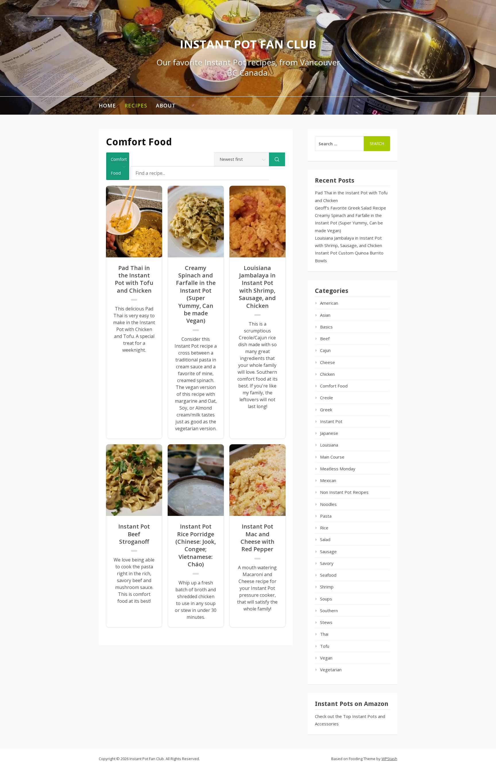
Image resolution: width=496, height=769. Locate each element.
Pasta (326, 516)
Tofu (324, 646)
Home (107, 105)
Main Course (332, 457)
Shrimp (327, 587)
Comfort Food (334, 386)
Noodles (328, 504)
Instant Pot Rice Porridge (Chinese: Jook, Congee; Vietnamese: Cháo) (195, 545)
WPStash (389, 758)
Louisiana (329, 445)
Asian (325, 315)
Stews (326, 622)
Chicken (327, 374)
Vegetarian (331, 669)
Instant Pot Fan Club (248, 44)
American (329, 303)
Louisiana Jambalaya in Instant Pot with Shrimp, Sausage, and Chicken (257, 287)
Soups (326, 599)
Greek (326, 409)
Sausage (328, 551)
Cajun (325, 350)
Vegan (326, 658)
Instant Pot (331, 421)
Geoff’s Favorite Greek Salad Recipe (350, 208)
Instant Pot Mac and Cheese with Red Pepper (257, 538)
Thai (324, 634)
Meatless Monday (337, 468)
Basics (326, 327)
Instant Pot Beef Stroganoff (134, 534)
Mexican (328, 480)
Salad (325, 539)
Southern (329, 610)
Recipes (136, 105)
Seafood (328, 575)
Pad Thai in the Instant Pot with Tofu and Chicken (134, 279)
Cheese (327, 362)
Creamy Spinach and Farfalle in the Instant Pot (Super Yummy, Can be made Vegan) (196, 294)
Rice (324, 528)
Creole (326, 397)
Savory (327, 563)
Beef (325, 338)
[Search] (277, 159)
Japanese (329, 433)
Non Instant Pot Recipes (344, 492)
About (166, 105)
